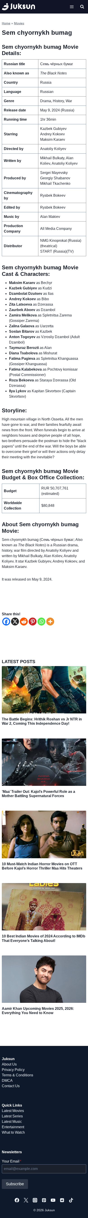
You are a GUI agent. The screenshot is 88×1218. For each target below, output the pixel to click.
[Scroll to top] (77, 1209)
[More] (50, 621)
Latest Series (12, 1116)
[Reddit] (24, 621)
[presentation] (44, 689)
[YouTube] (53, 1200)
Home (6, 23)
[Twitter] (25, 1200)
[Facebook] (6, 621)
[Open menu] (71, 6)
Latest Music (12, 1121)
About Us (9, 1064)
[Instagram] (34, 1200)
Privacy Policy (13, 1070)
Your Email (11, 1161)
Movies (19, 23)
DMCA (7, 1080)
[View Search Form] (82, 7)
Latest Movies (13, 1111)
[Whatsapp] (41, 621)
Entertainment (13, 1127)
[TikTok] (71, 1200)
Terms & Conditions (17, 1075)
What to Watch (13, 1132)
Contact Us (11, 1086)
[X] (15, 621)
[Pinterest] (33, 621)
